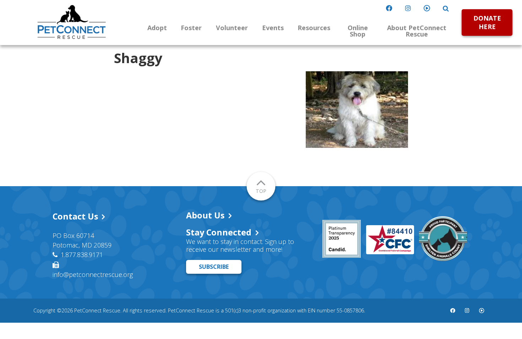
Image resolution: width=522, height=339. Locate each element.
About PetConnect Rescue (416, 30)
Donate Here (487, 22)
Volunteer (232, 27)
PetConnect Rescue (72, 22)
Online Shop (358, 30)
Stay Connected (218, 232)
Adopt (157, 27)
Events (273, 27)
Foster (191, 27)
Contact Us (75, 216)
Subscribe (214, 267)
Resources (314, 27)
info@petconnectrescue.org (93, 274)
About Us (205, 215)
